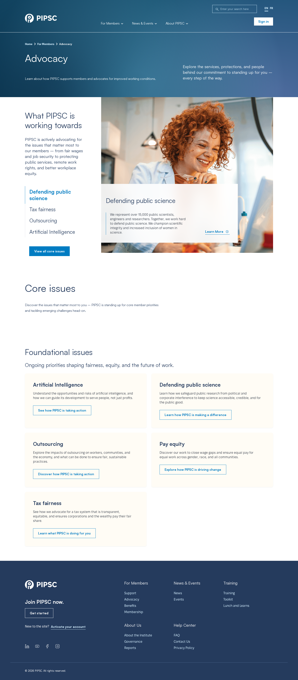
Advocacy (131, 599)
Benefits (130, 605)
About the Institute (138, 635)
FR (271, 8)
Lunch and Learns (236, 605)
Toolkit (228, 599)
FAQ (177, 635)
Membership (133, 612)
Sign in (263, 21)
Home (28, 44)
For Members (110, 23)
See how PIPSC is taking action (62, 410)
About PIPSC (175, 23)
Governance (133, 641)
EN (266, 8)
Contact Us (182, 641)
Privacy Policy (184, 648)
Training (229, 593)
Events (179, 599)
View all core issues (49, 251)
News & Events (143, 23)
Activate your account (68, 627)
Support (130, 593)
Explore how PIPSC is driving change (193, 470)
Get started (39, 613)
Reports (130, 648)
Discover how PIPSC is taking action (66, 474)
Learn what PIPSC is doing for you (64, 533)
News (178, 593)
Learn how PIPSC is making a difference (195, 415)
